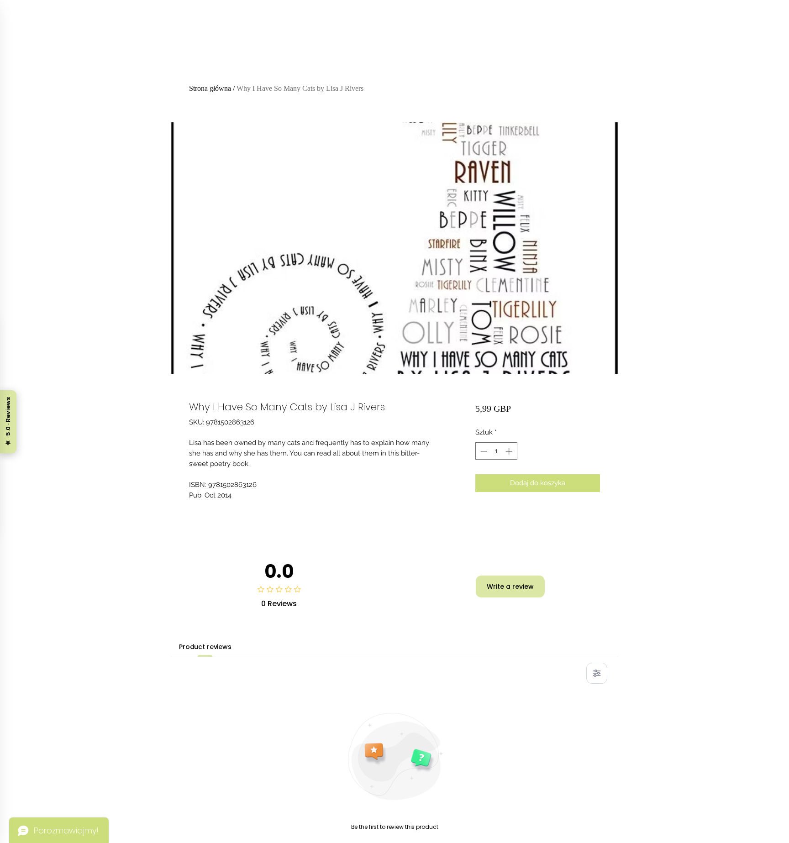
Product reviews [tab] (205, 646)
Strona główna (210, 88)
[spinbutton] (496, 451)
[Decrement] (483, 451)
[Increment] (510, 451)
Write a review (510, 586)
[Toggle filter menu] (596, 673)
